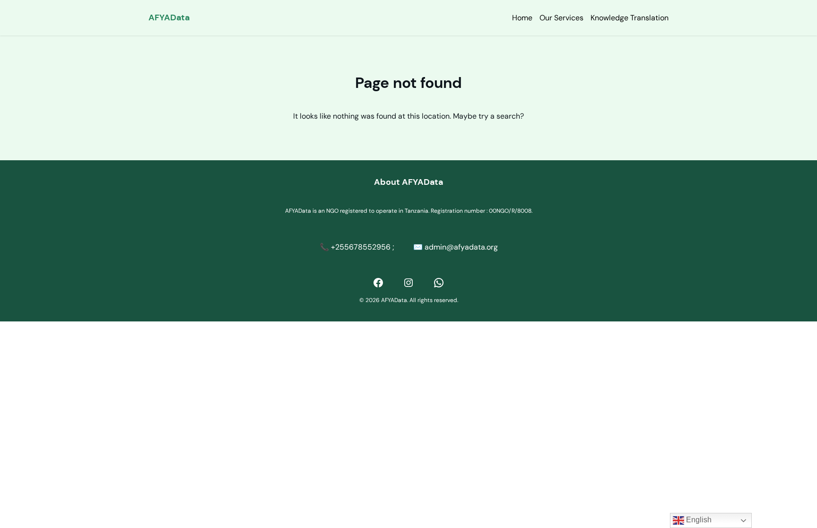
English (698, 520)
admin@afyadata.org (461, 247)
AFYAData (169, 17)
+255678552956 (361, 247)
